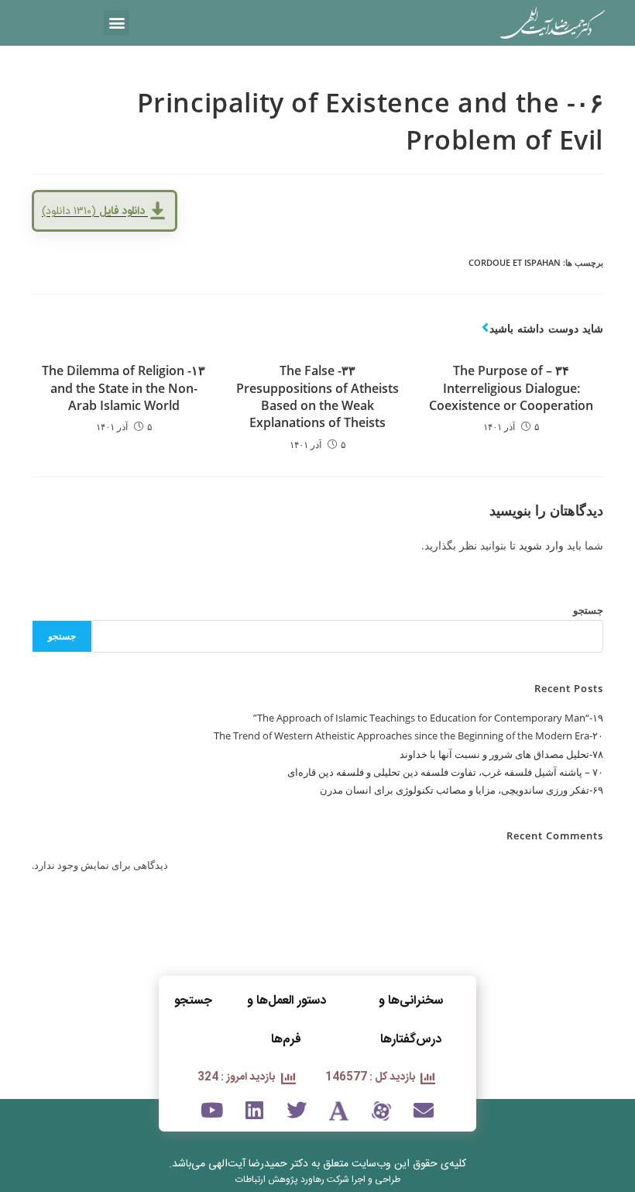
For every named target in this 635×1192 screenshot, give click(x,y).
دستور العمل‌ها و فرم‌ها (286, 1020)
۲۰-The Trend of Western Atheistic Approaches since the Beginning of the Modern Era (408, 735)
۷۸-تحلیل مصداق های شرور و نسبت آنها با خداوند (501, 754)
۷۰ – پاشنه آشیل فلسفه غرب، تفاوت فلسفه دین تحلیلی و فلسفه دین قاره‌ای (445, 772)
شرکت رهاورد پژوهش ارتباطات (292, 1179)
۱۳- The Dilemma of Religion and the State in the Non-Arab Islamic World (123, 388)
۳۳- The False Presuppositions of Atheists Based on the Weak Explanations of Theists (317, 396)
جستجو (588, 610)
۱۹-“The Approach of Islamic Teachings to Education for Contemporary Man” (428, 718)
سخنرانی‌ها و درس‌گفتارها (411, 1020)
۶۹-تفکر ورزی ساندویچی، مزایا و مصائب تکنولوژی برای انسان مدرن (461, 790)
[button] (116, 23)
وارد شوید (541, 545)
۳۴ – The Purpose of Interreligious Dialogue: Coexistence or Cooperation (511, 388)
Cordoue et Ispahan (515, 262)
